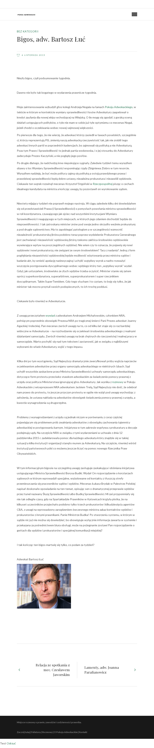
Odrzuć (11, 743)
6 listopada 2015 (33, 55)
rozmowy (117, 382)
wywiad (50, 315)
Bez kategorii (27, 31)
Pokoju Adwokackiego (119, 107)
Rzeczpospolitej (102, 183)
